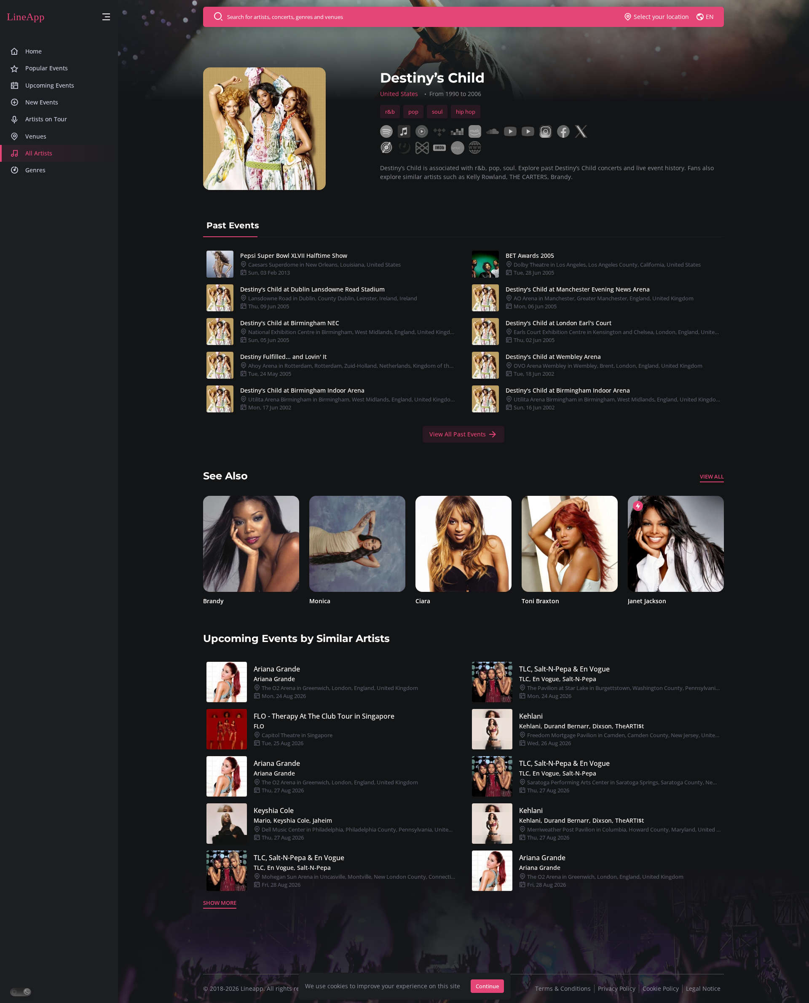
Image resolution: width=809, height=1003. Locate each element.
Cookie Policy (661, 988)
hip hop (465, 111)
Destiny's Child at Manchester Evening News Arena (578, 289)
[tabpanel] (463, 345)
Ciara (316, 601)
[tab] (233, 225)
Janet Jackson (541, 601)
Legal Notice (703, 988)
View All (712, 476)
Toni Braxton (434, 601)
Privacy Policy (616, 988)
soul (437, 111)
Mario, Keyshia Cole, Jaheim (293, 820)
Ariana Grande (277, 669)
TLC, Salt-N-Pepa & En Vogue (564, 669)
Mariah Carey (647, 601)
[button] (106, 17)
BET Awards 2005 (530, 255)
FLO (259, 726)
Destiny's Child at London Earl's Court (558, 323)
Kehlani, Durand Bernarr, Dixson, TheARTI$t (581, 726)
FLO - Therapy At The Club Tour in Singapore (324, 716)
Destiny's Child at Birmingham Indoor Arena (302, 390)
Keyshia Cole (274, 810)
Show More (219, 903)
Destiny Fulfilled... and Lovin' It (283, 357)
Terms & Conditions (563, 988)
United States (399, 94)
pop (413, 111)
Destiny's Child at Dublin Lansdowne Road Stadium (312, 289)
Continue (487, 986)
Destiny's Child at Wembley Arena (553, 357)
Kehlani (531, 716)
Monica (213, 601)
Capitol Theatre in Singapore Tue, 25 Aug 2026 (296, 739)
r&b (390, 111)
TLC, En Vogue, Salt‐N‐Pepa (557, 679)
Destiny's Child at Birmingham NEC (289, 323)
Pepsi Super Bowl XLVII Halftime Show (293, 255)
